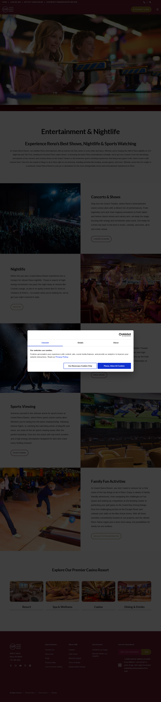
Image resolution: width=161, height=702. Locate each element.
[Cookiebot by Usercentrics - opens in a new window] (120, 335)
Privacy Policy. (62, 357)
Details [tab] (80, 343)
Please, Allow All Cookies (114, 366)
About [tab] (115, 343)
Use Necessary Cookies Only (80, 366)
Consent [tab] (45, 343)
